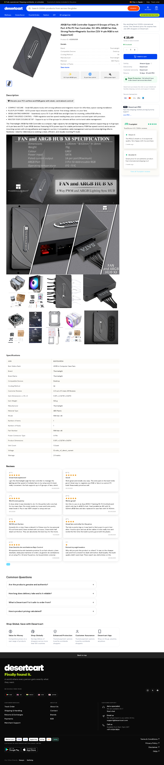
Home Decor (20, 15)
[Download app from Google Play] (12, 749)
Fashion (46, 15)
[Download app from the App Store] (29, 749)
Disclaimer (154, 747)
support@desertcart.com (117, 720)
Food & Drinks (34, 15)
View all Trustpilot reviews (140, 172)
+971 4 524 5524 (113, 729)
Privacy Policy (153, 743)
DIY (54, 15)
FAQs (156, 751)
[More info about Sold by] (151, 63)
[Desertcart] (14, 8)
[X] (153, 690)
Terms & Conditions (150, 739)
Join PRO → (127, 115)
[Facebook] (158, 690)
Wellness (8, 15)
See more (65, 67)
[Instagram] (148, 690)
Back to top (82, 655)
